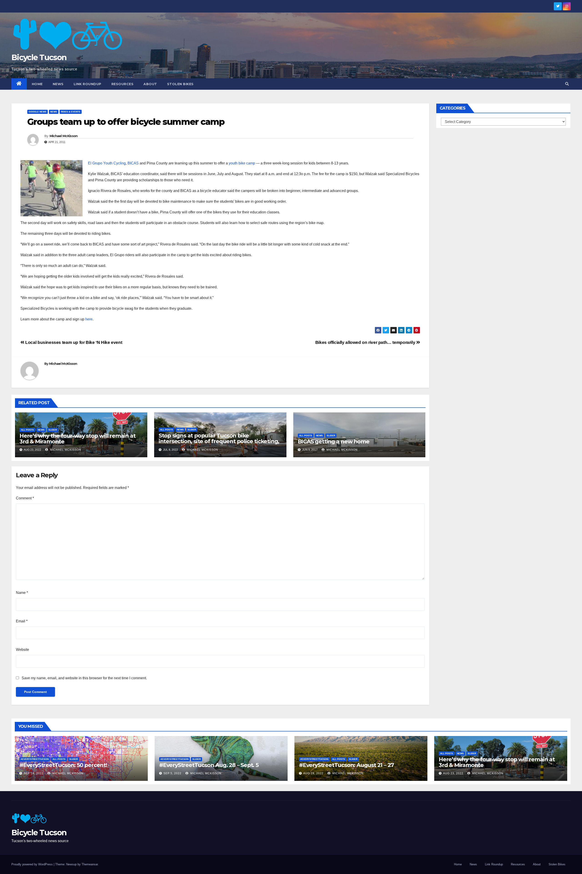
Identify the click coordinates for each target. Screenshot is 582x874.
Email (22, 621)
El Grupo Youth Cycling (107, 163)
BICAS (133, 163)
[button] (567, 84)
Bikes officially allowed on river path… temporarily (365, 342)
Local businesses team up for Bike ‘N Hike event (73, 342)
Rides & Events (70, 111)
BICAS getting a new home (333, 441)
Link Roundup (87, 84)
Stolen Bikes (180, 84)
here (89, 319)
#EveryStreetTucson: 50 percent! (63, 765)
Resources (122, 84)
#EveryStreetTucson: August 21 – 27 (346, 765)
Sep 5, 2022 (172, 773)
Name (22, 593)
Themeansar (90, 864)
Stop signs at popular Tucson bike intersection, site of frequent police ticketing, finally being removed (219, 441)
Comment (25, 498)
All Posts (27, 430)
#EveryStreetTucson (35, 759)
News (58, 84)
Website (22, 650)
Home (37, 84)
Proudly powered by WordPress (32, 864)
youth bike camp (242, 163)
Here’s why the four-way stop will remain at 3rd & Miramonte (77, 438)
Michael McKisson (64, 136)
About (150, 84)
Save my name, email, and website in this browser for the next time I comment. (84, 678)
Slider (52, 430)
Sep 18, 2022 (33, 773)
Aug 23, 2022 (453, 773)
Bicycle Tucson (38, 57)
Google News (37, 111)
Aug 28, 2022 (313, 773)
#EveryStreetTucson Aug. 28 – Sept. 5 (208, 765)
